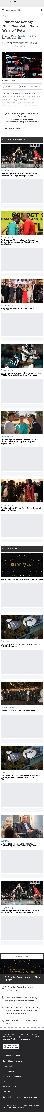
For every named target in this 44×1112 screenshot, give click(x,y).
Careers (6, 1081)
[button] (2, 10)
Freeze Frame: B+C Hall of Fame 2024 (21, 1022)
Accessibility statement (12, 1076)
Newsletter (37, 86)
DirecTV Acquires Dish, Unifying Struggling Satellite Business (21, 998)
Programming (7, 16)
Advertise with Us (10, 1086)
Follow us (25, 86)
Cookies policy (8, 1071)
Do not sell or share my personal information (20, 1097)
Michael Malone (11, 36)
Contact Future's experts (12, 1061)
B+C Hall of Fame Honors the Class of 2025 (22, 978)
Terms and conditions (11, 1056)
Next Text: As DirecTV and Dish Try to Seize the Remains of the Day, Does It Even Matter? (22, 1010)
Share (8, 86)
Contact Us (7, 1092)
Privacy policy (8, 1066)
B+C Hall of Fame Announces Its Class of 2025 (21, 988)
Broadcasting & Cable (27, 36)
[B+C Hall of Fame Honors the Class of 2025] (22, 971)
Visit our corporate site (20, 1039)
